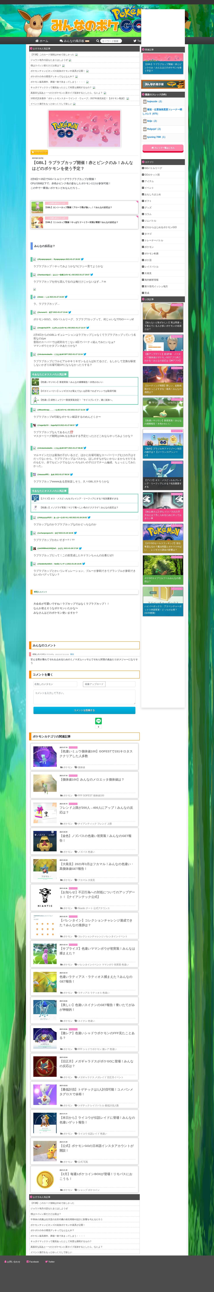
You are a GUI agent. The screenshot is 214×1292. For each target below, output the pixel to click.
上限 (109, 823)
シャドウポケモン (92, 1049)
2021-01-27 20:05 (73, 259)
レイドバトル (97, 1105)
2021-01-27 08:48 (75, 448)
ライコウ (82, 1133)
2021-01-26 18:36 (66, 533)
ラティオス (96, 993)
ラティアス (84, 993)
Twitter (51, 1261)
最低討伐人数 (112, 1105)
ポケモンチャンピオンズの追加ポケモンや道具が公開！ (58, 71)
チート (89, 908)
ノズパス (82, 852)
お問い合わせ (13, 1261)
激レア (105, 1049)
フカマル (82, 880)
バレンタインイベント (116, 936)
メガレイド (101, 1077)
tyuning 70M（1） (157, 137)
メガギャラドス (86, 1077)
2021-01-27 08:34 (62, 474)
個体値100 (98, 795)
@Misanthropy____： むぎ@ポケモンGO (53, 410)
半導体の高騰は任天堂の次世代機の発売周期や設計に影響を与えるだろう (67, 1219)
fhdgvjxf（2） (154, 129)
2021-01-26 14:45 (74, 564)
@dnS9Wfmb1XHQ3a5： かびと (50, 548)
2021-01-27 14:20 (56, 297)
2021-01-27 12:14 (75, 354)
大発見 (91, 880)
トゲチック (84, 1105)
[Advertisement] (163, 27)
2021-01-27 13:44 (60, 312)
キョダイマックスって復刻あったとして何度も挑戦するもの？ (61, 87)
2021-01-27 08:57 (67, 425)
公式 (80, 1162)
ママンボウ (108, 964)
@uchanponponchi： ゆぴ (47, 533)
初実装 (117, 964)
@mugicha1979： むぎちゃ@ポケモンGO (54, 328)
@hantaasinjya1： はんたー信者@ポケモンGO (56, 275)
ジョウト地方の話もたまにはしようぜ (49, 60)
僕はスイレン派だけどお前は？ (46, 65)
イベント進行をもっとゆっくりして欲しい (51, 103)
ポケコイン (94, 1190)
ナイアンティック (87, 823)
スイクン (82, 1021)
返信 (72, 654)
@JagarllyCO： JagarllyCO (48, 425)
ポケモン (67, 767)
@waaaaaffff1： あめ (45, 474)
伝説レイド (94, 1133)
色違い (91, 852)
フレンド (102, 823)
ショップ (82, 1190)
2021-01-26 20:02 (79, 518)
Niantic (81, 908)
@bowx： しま (43, 297)
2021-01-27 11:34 (78, 410)
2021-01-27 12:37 (78, 328)
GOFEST (88, 795)
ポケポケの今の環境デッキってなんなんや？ (52, 76)
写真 (85, 1162)
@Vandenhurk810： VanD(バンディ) (52, 564)
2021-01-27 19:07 (82, 275)
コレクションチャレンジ (91, 936)
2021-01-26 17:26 (71, 548)
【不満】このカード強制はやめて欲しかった (52, 54)
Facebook (34, 1261)
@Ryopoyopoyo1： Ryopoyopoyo (51, 259)
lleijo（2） (152, 121)
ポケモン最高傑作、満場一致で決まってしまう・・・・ (58, 82)
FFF (80, 795)
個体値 (81, 767)
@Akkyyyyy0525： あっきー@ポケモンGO (54, 518)
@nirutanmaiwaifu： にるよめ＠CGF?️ (52, 354)
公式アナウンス (101, 908)
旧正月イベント (115, 1077)
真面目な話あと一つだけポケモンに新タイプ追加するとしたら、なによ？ (67, 93)
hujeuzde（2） (155, 101)
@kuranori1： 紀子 (45, 312)
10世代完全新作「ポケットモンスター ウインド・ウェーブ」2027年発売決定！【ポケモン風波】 (78, 98)
